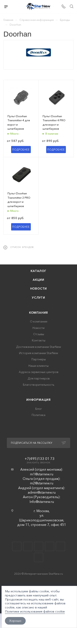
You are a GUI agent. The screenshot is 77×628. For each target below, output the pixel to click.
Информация (38, 400)
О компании (38, 321)
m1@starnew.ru (41, 474)
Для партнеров (39, 378)
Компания (38, 313)
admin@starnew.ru (42, 492)
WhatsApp (60, 546)
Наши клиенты (38, 366)
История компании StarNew (38, 353)
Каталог (38, 271)
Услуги (38, 297)
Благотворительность (38, 385)
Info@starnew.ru (42, 501)
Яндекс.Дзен (38, 557)
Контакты (38, 340)
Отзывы (38, 334)
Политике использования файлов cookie (35, 611)
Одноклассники (49, 546)
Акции (38, 280)
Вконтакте (16, 546)
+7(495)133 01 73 (40, 458)
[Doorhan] (38, 52)
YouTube (38, 546)
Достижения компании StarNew (38, 347)
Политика (38, 415)
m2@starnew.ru (41, 483)
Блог (38, 409)
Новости (38, 288)
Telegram (27, 546)
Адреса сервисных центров (38, 372)
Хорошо (15, 621)
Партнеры (38, 359)
